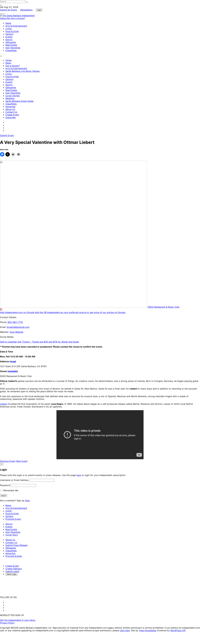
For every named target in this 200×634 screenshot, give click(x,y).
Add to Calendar (9, 341)
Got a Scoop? (18, 18)
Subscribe (5, 18)
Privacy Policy (7, 622)
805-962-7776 (15, 322)
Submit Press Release (16, 545)
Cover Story (11, 534)
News (8, 23)
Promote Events (13, 556)
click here (125, 630)
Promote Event (13, 519)
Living (8, 28)
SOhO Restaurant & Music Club (163, 307)
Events (8, 36)
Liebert (3, 404)
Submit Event (7, 135)
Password (5, 485)
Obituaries (10, 42)
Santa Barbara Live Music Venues (22, 71)
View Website (16, 332)
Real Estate (11, 45)
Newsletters (26, 9)
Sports (8, 39)
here (79, 475)
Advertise (10, 106)
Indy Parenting (12, 47)
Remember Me (10, 490)
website (12, 371)
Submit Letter (12, 571)
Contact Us (11, 112)
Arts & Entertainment (16, 26)
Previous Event (7, 461)
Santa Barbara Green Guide (19, 101)
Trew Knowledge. (148, 630)
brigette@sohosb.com (18, 327)
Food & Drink (12, 31)
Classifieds (11, 50)
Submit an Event (8, 9)
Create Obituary (13, 568)
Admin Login (11, 574)
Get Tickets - (48, 341)
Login (39, 10)
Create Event (12, 114)
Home (8, 60)
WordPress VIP (177, 630)
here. (27, 500)
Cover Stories (12, 95)
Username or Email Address (14, 480)
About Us (10, 109)
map (13, 361)
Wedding (9, 98)
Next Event (21, 461)
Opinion (9, 34)
